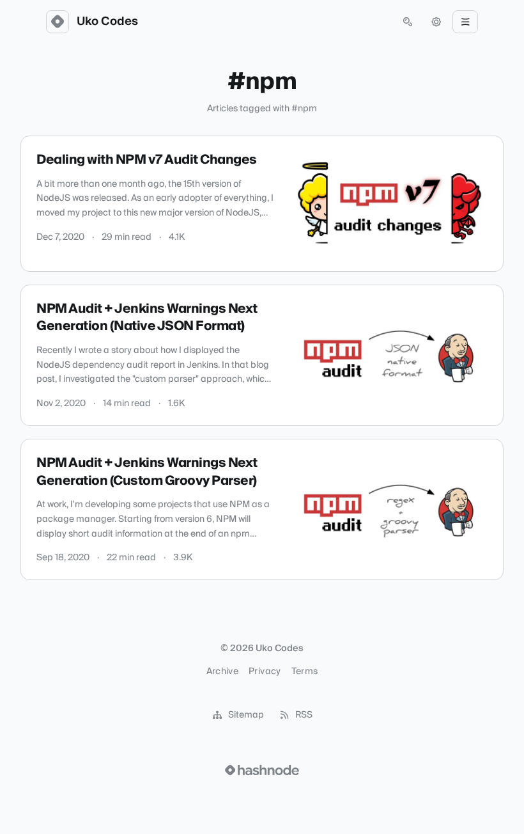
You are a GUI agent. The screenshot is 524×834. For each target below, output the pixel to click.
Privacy (265, 671)
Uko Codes (107, 22)
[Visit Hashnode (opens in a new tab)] (262, 770)
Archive (222, 671)
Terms (304, 671)
